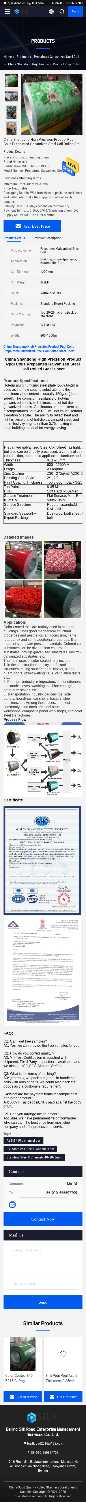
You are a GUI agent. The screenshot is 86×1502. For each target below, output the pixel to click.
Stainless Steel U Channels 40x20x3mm (34, 1157)
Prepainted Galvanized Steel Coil (56, 57)
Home (8, 57)
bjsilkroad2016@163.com (26, 3)
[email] (12, 1205)
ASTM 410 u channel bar (23, 1140)
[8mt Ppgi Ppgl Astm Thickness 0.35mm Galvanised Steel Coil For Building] (49, 1354)
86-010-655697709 (69, 3)
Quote (75, 11)
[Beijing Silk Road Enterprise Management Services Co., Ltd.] (22, 11)
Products (23, 57)
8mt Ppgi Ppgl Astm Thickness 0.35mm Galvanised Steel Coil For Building (48, 1378)
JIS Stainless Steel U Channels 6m (30, 1149)
